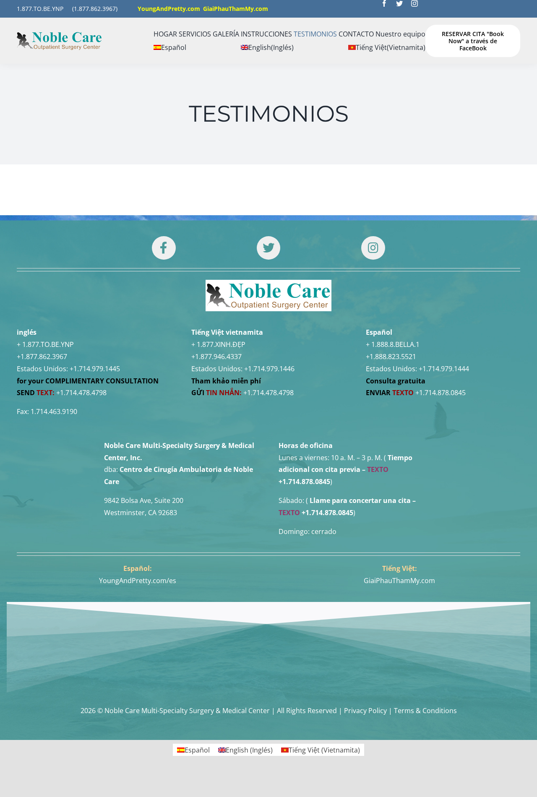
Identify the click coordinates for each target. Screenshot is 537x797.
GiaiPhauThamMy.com (399, 580)
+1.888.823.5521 (391, 356)
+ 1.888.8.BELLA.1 (393, 344)
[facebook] (384, 3)
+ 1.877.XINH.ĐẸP (218, 344)
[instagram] (414, 3)
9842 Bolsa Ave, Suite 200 (143, 500)
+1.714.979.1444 (444, 368)
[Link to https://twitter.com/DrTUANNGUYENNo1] (268, 248)
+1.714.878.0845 (440, 392)
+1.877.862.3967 (42, 356)
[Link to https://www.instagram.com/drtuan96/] (373, 248)
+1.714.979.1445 (95, 368)
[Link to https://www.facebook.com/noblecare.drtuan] (163, 248)
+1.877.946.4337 (216, 356)
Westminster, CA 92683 (140, 512)
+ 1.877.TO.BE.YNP (45, 344)
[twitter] (399, 3)
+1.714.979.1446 (269, 368)
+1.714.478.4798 (81, 392)
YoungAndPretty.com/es (137, 580)
